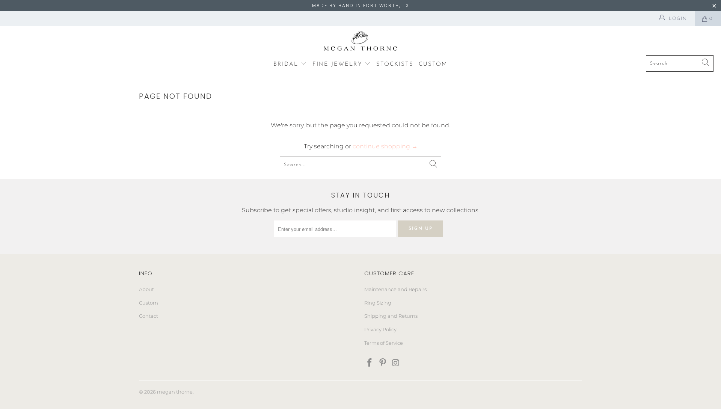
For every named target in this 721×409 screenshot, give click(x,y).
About (146, 289)
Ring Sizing (377, 303)
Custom (148, 303)
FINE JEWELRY (338, 64)
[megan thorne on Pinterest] (383, 363)
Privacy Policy (380, 329)
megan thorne (175, 392)
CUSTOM (433, 64)
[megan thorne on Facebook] (370, 363)
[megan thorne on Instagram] (395, 363)
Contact (148, 316)
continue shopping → (385, 146)
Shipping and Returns (391, 316)
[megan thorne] (360, 42)
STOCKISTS (394, 64)
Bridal (287, 64)
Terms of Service (383, 343)
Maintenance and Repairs (395, 289)
